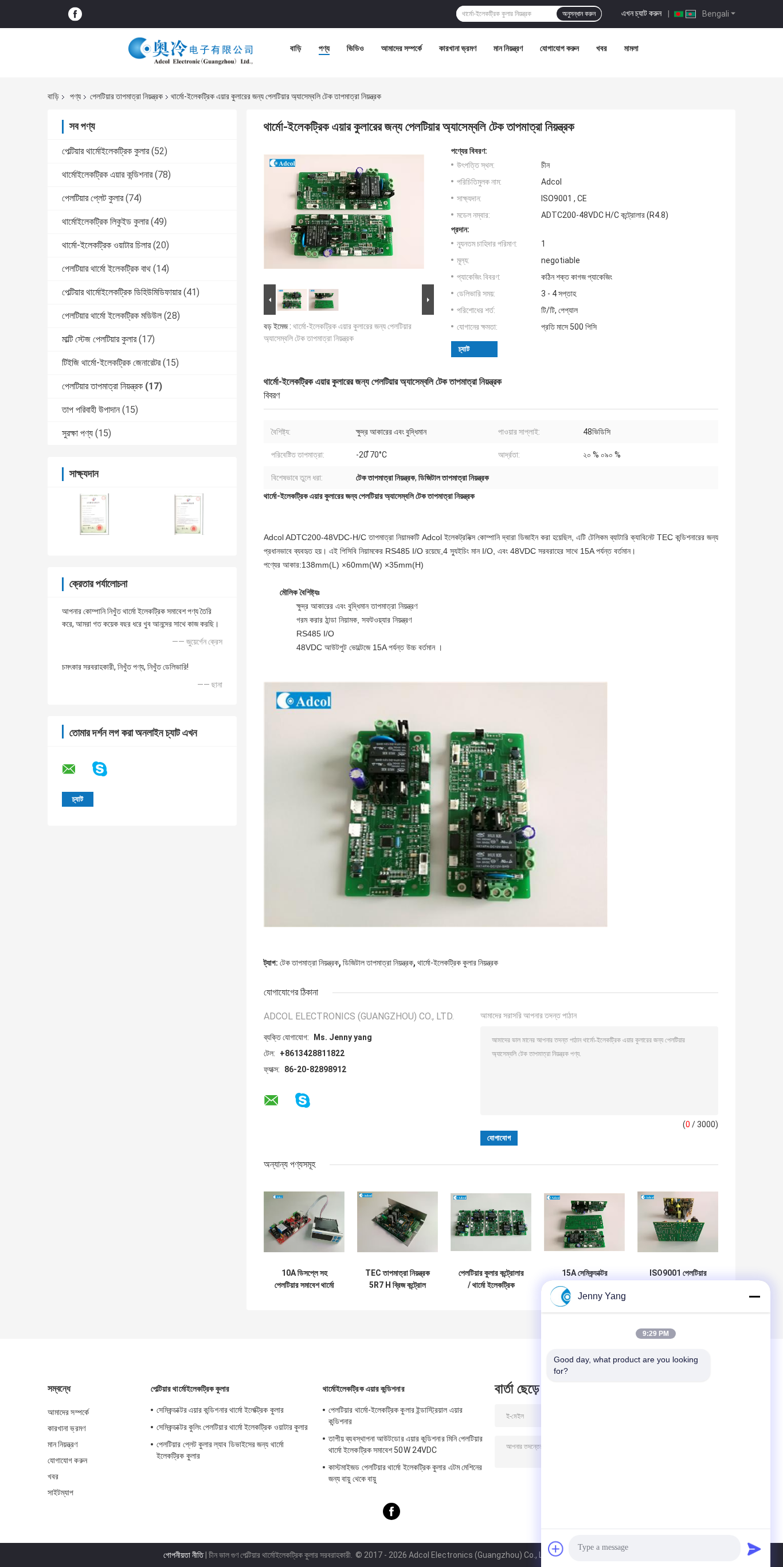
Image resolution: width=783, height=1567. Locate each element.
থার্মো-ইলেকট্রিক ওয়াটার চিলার (106, 245)
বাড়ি (296, 48)
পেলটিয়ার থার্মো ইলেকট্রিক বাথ (106, 268)
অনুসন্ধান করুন (579, 14)
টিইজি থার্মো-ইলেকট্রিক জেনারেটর (111, 362)
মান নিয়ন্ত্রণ (508, 48)
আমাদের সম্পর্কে (401, 48)
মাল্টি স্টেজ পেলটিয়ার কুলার (99, 339)
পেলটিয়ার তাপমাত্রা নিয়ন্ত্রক (126, 96)
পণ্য (324, 48)
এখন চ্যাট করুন (641, 13)
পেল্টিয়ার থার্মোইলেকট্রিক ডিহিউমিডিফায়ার (121, 292)
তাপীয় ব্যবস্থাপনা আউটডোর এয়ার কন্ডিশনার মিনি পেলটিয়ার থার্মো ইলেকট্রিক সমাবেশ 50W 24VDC (405, 1444)
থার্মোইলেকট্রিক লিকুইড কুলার (105, 221)
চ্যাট (464, 349)
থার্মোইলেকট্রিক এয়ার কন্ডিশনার (107, 174)
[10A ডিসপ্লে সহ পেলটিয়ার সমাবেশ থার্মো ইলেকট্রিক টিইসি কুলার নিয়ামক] (304, 1222)
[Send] (754, 1548)
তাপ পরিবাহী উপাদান (91, 409)
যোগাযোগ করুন (559, 48)
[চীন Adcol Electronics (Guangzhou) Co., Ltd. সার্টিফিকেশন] (95, 514)
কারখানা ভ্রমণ (457, 48)
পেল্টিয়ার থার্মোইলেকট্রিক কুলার (105, 151)
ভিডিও (355, 48)
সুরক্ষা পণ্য (77, 433)
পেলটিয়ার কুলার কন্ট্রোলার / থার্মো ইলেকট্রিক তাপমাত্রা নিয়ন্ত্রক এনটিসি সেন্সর (491, 1279)
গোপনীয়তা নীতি (183, 1555)
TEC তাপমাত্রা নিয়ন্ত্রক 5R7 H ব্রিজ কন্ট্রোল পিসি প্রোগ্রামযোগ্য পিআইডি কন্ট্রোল (397, 1279)
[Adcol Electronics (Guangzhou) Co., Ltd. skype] (107, 769)
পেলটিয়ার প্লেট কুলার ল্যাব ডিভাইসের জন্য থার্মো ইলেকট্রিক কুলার (220, 1450)
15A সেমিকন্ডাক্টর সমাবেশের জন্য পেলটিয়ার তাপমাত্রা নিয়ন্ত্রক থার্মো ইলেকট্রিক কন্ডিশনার (584, 1279)
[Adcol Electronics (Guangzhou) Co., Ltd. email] (76, 769)
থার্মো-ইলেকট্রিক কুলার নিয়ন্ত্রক (457, 962)
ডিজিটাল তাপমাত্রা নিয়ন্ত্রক (378, 962)
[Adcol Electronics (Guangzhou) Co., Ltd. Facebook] (75, 14)
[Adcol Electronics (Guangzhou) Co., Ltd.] (191, 51)
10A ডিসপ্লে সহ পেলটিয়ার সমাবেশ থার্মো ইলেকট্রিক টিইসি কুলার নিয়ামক (304, 1279)
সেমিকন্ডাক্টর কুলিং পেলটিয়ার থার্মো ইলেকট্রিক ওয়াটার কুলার (232, 1427)
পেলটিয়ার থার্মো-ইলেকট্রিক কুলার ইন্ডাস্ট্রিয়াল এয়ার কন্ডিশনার (395, 1415)
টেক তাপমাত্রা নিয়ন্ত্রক (309, 962)
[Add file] (556, 1548)
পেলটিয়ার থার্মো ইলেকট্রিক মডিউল (112, 315)
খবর (601, 48)
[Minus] (754, 1296)
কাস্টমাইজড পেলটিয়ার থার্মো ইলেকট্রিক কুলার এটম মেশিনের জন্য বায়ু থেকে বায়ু (405, 1473)
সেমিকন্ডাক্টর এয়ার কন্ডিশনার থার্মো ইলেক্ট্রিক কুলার (220, 1409)
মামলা (631, 48)
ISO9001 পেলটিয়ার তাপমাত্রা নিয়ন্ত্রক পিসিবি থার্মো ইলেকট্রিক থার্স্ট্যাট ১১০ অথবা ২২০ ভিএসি (678, 1279)
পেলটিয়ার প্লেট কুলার (92, 198)
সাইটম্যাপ (61, 1492)
